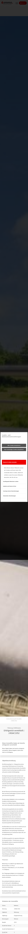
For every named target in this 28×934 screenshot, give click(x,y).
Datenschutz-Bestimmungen (9, 495)
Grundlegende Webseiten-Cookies (10, 481)
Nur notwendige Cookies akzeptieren (14, 449)
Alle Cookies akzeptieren (14, 445)
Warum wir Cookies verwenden (10, 462)
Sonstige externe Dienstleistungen (11, 491)
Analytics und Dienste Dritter (9, 486)
